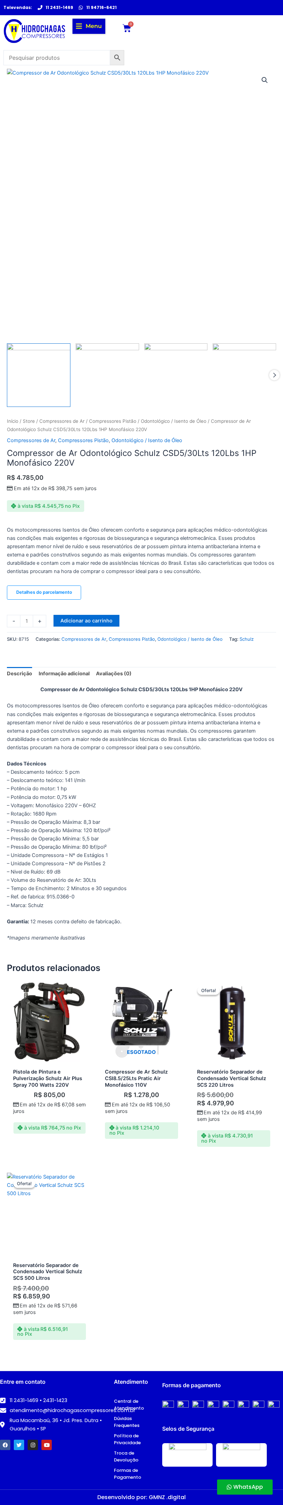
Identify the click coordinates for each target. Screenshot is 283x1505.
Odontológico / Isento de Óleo (173, 421)
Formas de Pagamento (127, 1473)
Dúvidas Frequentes (126, 1422)
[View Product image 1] (38, 375)
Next (274, 375)
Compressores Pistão (112, 421)
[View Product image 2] (107, 375)
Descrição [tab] (19, 673)
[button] (88, 26)
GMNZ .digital (167, 1497)
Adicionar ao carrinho (86, 621)
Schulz (247, 639)
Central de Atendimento (129, 1404)
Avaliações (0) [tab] (113, 673)
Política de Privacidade (127, 1439)
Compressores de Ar (62, 421)
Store (29, 421)
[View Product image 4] (244, 375)
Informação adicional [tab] (64, 673)
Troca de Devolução (126, 1456)
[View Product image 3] (176, 375)
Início (12, 421)
